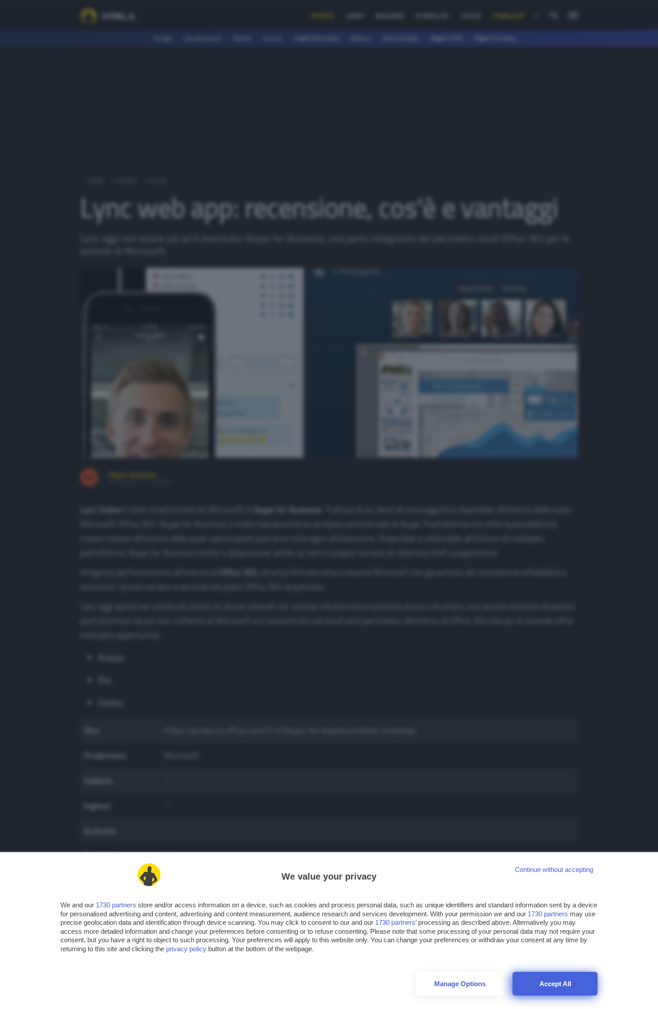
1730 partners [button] (116, 905)
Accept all (555, 984)
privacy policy (186, 949)
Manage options (460, 984)
